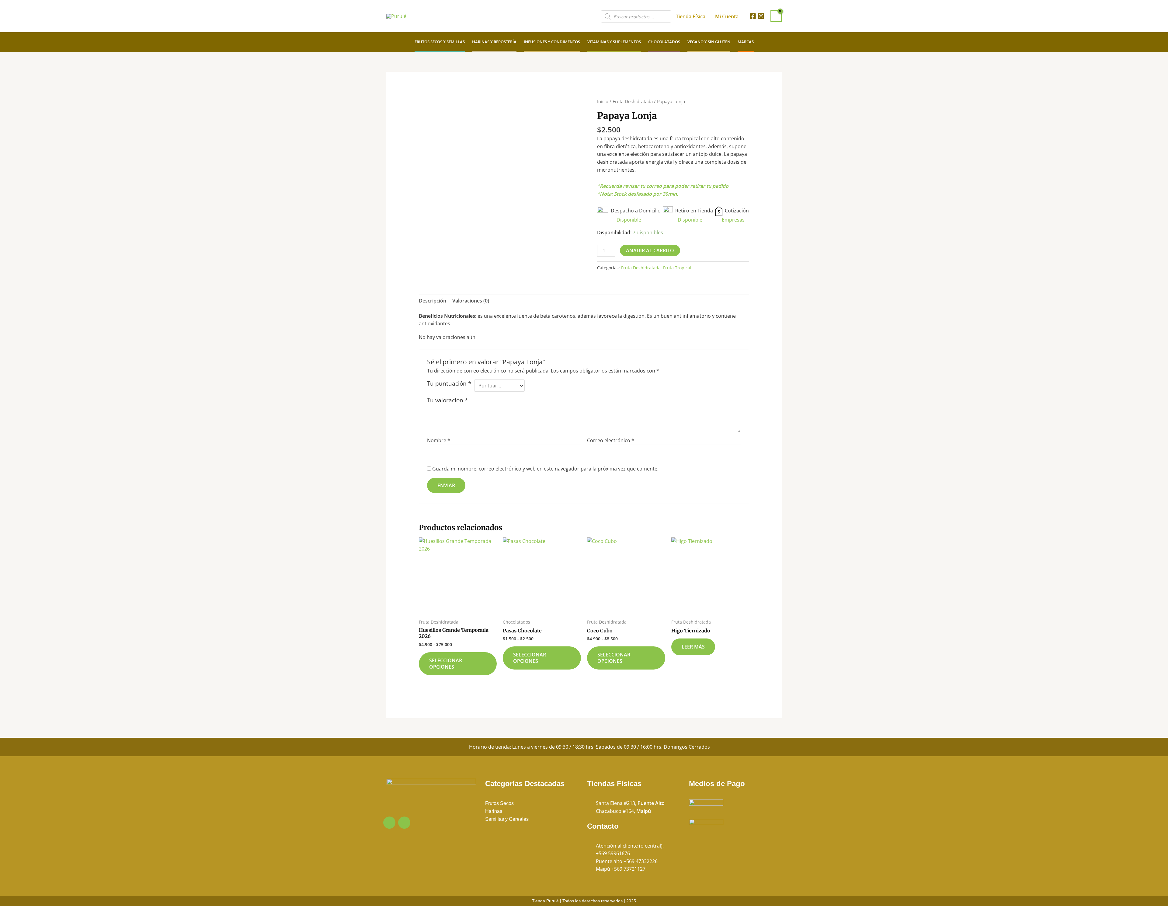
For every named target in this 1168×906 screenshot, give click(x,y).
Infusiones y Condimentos (552, 41)
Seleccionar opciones (445, 663)
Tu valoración (447, 400)
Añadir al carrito (650, 250)
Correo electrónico (610, 440)
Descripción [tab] (432, 300)
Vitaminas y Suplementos (614, 41)
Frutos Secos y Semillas (440, 41)
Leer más (693, 646)
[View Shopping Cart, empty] (776, 16)
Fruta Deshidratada (633, 101)
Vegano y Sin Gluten (708, 41)
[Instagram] (761, 16)
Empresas (733, 219)
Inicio (602, 101)
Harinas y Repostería (494, 41)
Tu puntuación (449, 383)
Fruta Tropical (677, 268)
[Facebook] (752, 16)
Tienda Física (690, 16)
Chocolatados (664, 41)
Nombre (438, 440)
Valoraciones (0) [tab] (470, 300)
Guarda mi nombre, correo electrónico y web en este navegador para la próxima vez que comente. (545, 468)
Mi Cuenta (727, 16)
